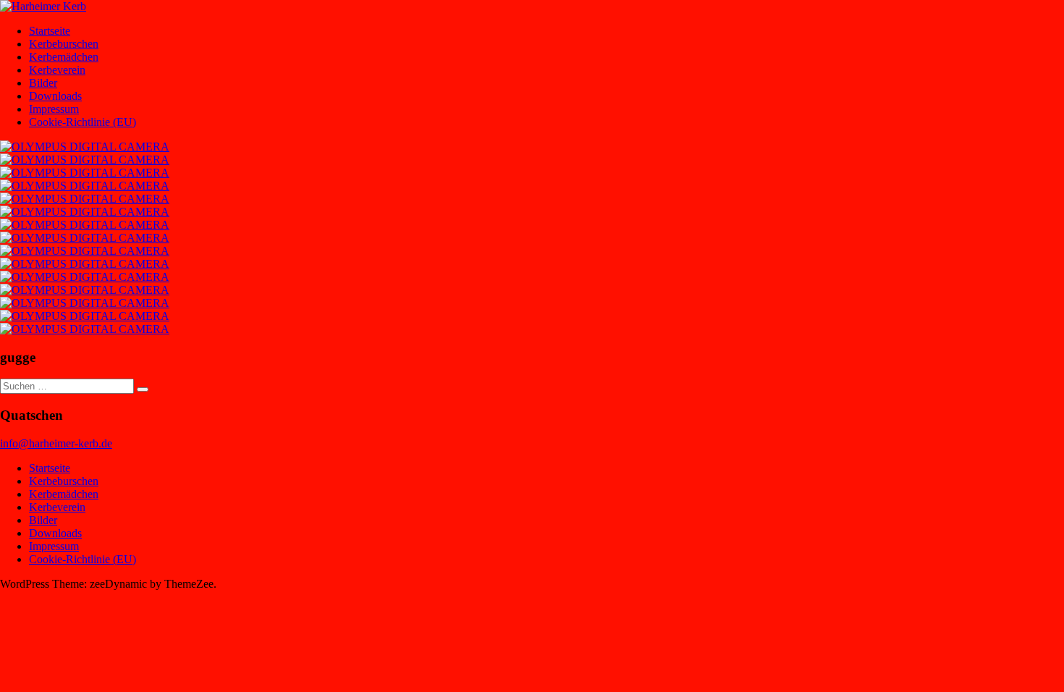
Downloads (55, 96)
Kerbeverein (57, 70)
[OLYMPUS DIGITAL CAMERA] (84, 146)
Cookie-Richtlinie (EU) (82, 122)
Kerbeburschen (63, 44)
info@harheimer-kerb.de (56, 443)
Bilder (43, 83)
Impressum (54, 109)
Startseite (49, 31)
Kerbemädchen (63, 57)
